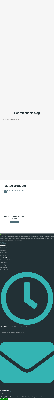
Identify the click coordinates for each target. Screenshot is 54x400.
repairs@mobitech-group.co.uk (8, 391)
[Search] (51, 120)
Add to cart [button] (14, 222)
